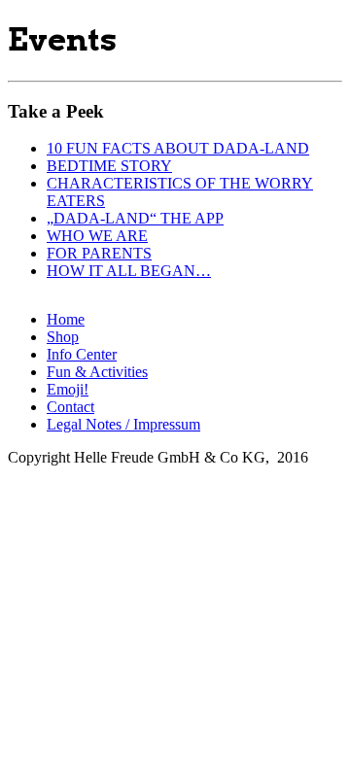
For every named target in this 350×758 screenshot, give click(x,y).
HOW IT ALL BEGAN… (129, 270)
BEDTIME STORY (109, 165)
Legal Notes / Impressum (123, 424)
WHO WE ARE (97, 235)
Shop (63, 336)
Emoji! (67, 389)
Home (66, 319)
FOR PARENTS (99, 253)
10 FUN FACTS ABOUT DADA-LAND (178, 148)
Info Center (82, 354)
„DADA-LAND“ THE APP (135, 218)
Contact (70, 406)
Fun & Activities (97, 371)
